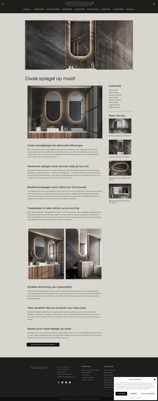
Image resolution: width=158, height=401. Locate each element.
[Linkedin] (62, 382)
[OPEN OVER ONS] (134, 9)
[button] (155, 379)
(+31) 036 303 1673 (62, 369)
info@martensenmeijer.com (66, 376)
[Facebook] (66, 382)
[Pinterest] (70, 382)
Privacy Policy (138, 397)
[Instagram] (58, 382)
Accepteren (121, 393)
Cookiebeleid (131, 397)
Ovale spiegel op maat (119, 157)
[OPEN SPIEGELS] (30, 9)
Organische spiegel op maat (120, 179)
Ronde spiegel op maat (120, 136)
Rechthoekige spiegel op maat (119, 202)
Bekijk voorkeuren (148, 393)
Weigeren (134, 393)
